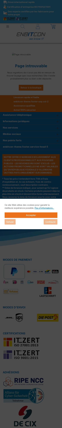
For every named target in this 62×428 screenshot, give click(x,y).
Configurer (50, 222)
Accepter (31, 215)
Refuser (10, 222)
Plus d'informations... (44, 208)
